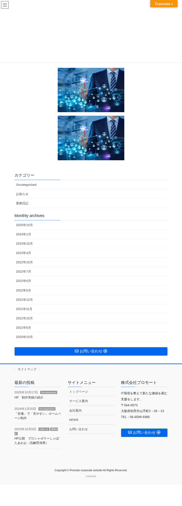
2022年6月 (23, 281)
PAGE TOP (174, 487)
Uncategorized (26, 184)
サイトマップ (27, 369)
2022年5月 (23, 290)
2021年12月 (24, 299)
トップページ (78, 391)
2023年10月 (24, 243)
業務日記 (22, 203)
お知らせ (22, 194)
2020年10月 (24, 337)
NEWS (73, 420)
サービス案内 (78, 401)
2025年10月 (24, 225)
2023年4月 (23, 253)
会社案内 (75, 410)
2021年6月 (23, 327)
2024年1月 (23, 234)
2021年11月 (24, 309)
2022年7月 (23, 271)
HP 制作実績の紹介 (29, 397)
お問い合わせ (78, 429)
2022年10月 (24, 262)
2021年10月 (24, 318)
